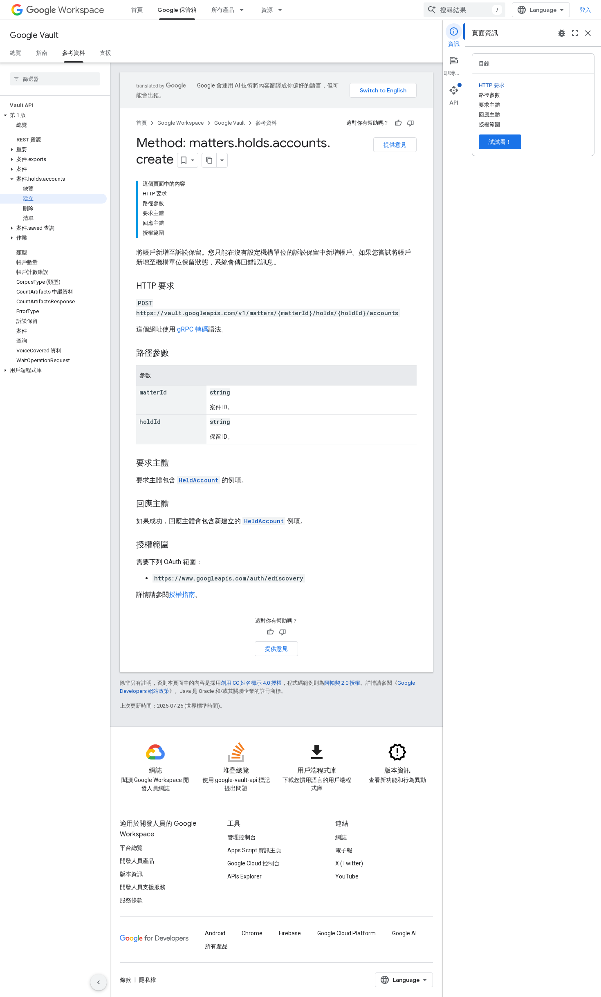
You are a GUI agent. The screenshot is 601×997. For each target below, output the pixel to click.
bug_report (562, 33)
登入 (585, 10)
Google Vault (34, 35)
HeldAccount (198, 480)
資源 (267, 9)
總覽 (15, 52)
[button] (53, 115)
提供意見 (394, 144)
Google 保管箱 (177, 9)
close (588, 33)
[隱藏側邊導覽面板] (98, 982)
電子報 (343, 850)
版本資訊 (131, 874)
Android (215, 933)
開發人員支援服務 (143, 887)
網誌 (341, 837)
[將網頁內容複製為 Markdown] (209, 160)
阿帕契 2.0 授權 (342, 683)
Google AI (404, 933)
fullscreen (575, 33)
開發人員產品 (137, 861)
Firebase (290, 933)
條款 (125, 980)
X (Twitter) (349, 863)
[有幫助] (398, 123)
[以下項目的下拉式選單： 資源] (282, 10)
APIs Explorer (244, 876)
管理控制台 (241, 837)
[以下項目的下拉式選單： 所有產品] (244, 10)
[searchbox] (55, 78)
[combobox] (464, 9)
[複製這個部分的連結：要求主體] (177, 463)
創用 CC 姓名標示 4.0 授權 (251, 683)
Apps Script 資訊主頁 (254, 850)
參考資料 (73, 52)
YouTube (347, 876)
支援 (105, 52)
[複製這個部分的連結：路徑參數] (177, 353)
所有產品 (222, 9)
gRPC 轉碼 (192, 329)
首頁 (137, 9)
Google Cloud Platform (346, 933)
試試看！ (500, 142)
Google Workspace (180, 123)
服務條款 (131, 900)
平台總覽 (131, 848)
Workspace (81, 10)
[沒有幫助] (410, 123)
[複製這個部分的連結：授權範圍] (177, 545)
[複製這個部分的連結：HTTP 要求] (183, 286)
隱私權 (147, 980)
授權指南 (182, 594)
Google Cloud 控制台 (253, 863)
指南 (41, 52)
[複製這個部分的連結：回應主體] (177, 504)
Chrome (252, 933)
